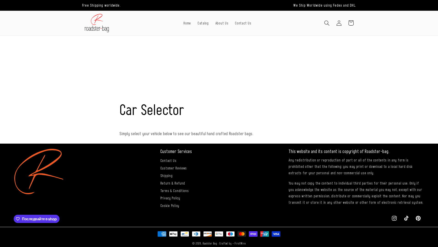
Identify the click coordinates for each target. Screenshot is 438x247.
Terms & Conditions (174, 190)
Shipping (166, 175)
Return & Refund (172, 183)
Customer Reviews (173, 168)
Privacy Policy (170, 198)
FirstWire (240, 243)
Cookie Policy (169, 205)
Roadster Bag (210, 243)
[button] (327, 23)
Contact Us (168, 160)
